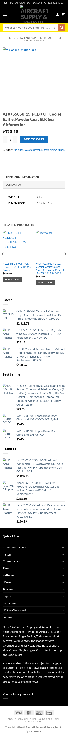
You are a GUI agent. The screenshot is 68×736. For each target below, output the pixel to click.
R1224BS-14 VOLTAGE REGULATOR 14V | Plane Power (17, 266)
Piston (7, 554)
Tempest (8, 589)
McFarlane (9, 603)
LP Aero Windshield (15, 610)
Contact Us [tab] (13, 184)
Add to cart (34, 139)
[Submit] (61, 27)
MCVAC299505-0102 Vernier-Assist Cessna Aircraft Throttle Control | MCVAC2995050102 (50, 268)
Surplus (7, 617)
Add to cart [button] (12, 279)
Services (23, 719)
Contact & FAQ (34, 721)
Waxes (7, 582)
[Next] (65, 261)
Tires (6, 568)
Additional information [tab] (22, 177)
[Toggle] (63, 547)
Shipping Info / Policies (44, 719)
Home (9, 37)
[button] (5, 14)
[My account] (57, 14)
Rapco (7, 596)
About (12, 719)
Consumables (11, 561)
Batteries (8, 575)
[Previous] (3, 261)
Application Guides (15, 547)
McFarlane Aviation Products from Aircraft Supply (39, 39)
